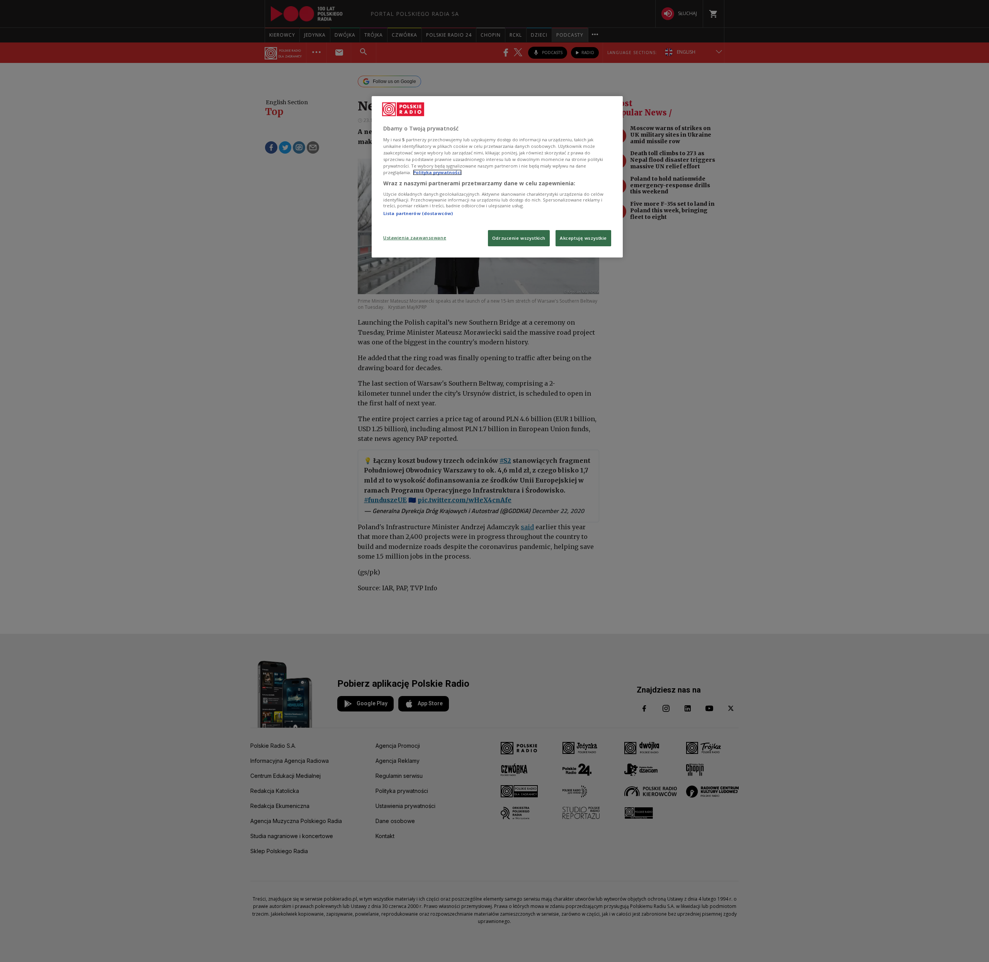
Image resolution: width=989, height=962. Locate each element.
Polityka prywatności (437, 172)
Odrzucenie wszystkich (518, 238)
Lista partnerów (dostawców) (418, 213)
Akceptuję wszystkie (583, 238)
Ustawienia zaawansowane (414, 237)
